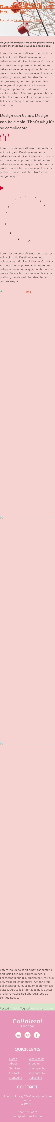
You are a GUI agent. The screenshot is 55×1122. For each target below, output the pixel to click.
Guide (16, 1008)
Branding (36, 1008)
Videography (37, 1073)
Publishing (35, 1077)
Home (13, 1059)
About (13, 1063)
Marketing (15, 1077)
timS (39, 20)
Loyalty (48, 1008)
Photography (37, 1068)
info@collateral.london (27, 1116)
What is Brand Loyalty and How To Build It (27, 9)
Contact (14, 1073)
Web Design (36, 1059)
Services (14, 1068)
